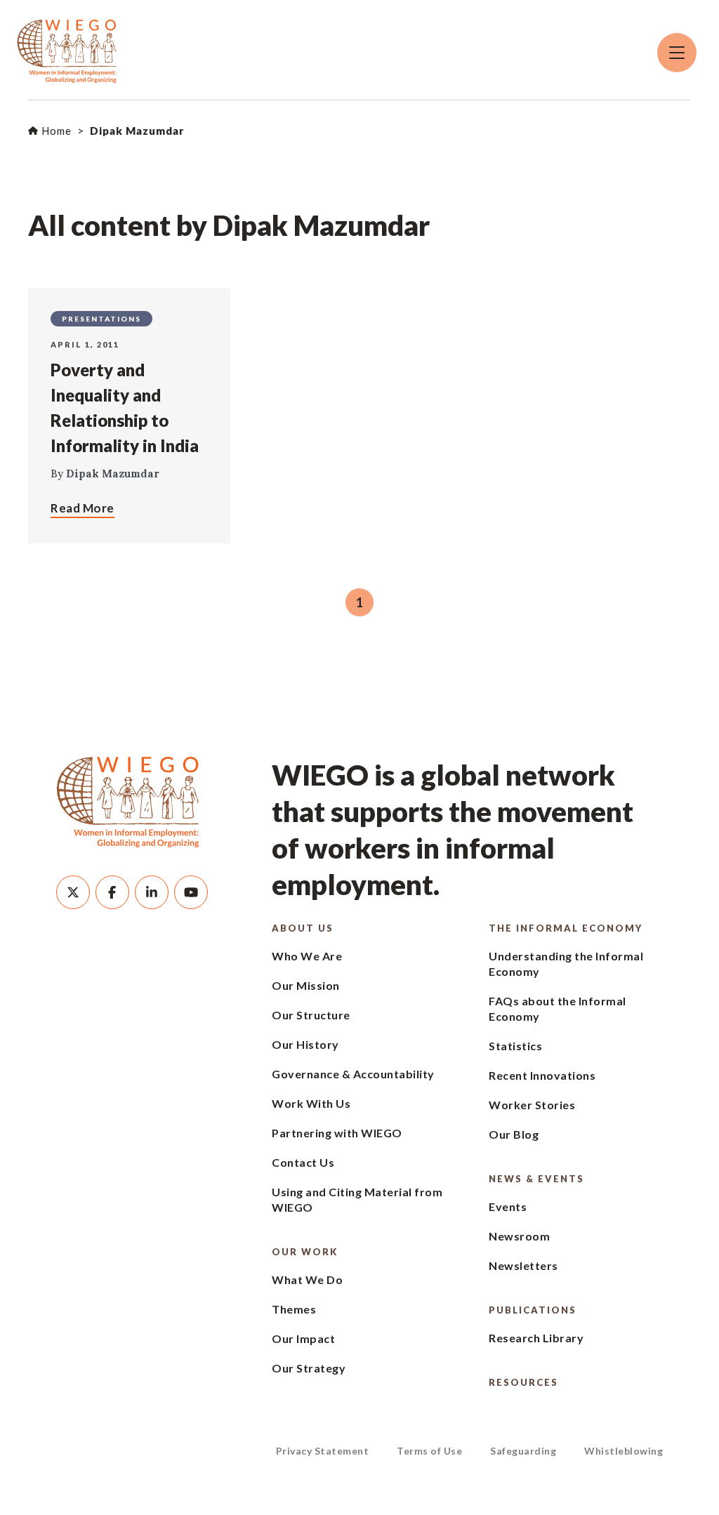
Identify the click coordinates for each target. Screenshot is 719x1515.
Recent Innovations (542, 1075)
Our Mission (306, 985)
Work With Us (311, 1103)
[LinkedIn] (152, 892)
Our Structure (311, 1014)
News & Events (536, 1178)
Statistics (515, 1045)
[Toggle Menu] (677, 52)
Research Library (536, 1337)
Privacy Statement (322, 1451)
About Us (303, 928)
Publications (532, 1310)
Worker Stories (532, 1104)
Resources (523, 1382)
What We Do (307, 1279)
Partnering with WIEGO (337, 1132)
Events (508, 1206)
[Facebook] (112, 892)
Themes (294, 1309)
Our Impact (303, 1338)
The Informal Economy (565, 928)
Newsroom (519, 1236)
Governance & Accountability (353, 1073)
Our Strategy (308, 1368)
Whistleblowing (623, 1451)
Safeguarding (523, 1451)
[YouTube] (191, 892)
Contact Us (303, 1162)
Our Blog (514, 1134)
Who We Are (307, 955)
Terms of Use (429, 1451)
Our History (305, 1044)
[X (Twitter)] (73, 892)
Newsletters (523, 1265)
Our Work (305, 1251)
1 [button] (359, 602)
